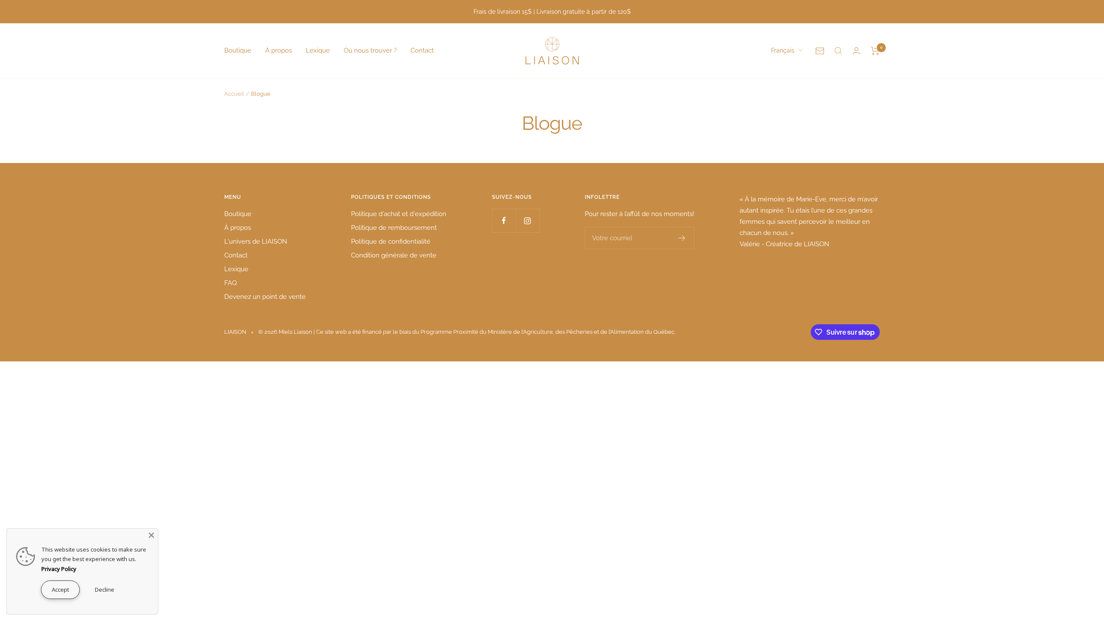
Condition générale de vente (393, 255)
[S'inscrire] (682, 238)
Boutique (237, 50)
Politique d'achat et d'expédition (398, 214)
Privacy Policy (58, 569)
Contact (422, 50)
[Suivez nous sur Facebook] (504, 220)
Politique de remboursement (394, 228)
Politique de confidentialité (390, 241)
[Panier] (875, 51)
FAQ (230, 283)
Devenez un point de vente (265, 297)
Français (782, 50)
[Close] (151, 535)
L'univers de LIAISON (255, 241)
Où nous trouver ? (370, 50)
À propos (278, 50)
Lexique (318, 50)
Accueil (234, 94)
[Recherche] (838, 51)
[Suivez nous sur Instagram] (527, 220)
